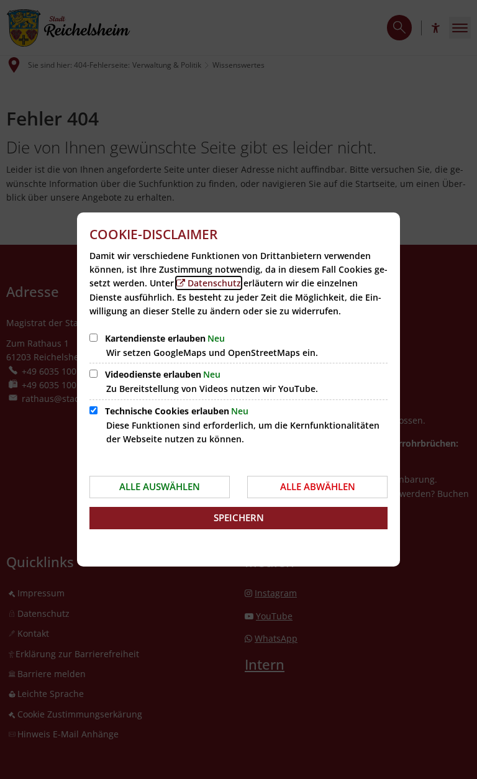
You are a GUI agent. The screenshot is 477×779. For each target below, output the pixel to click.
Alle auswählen (159, 486)
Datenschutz (214, 283)
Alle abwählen (317, 486)
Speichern (239, 517)
